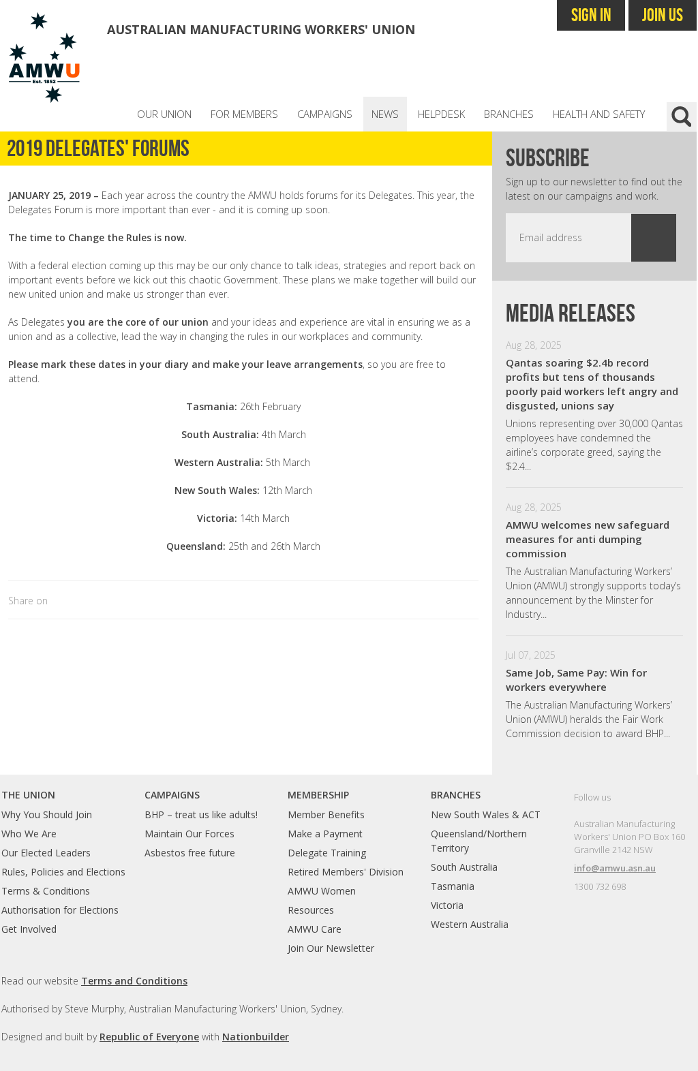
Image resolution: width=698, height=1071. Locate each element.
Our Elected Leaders (46, 852)
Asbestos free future (190, 852)
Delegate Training (327, 852)
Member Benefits (326, 814)
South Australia (464, 866)
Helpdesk (441, 114)
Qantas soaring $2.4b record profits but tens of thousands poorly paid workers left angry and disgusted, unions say (592, 384)
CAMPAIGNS (172, 794)
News (385, 114)
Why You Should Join (46, 814)
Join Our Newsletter (331, 948)
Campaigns (324, 114)
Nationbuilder (255, 1036)
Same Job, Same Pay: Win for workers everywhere (576, 680)
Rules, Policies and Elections (63, 871)
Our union (164, 114)
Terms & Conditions (45, 890)
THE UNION (28, 794)
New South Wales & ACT (486, 814)
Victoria (447, 905)
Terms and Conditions (134, 980)
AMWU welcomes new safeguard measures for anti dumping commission (587, 539)
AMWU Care (315, 928)
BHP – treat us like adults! (201, 814)
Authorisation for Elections (60, 909)
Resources (311, 909)
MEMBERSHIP (318, 794)
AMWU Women (322, 890)
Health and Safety (599, 114)
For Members (244, 114)
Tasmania (452, 886)
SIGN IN (591, 15)
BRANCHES (456, 794)
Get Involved (29, 928)
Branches (509, 114)
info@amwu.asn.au (615, 868)
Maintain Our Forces (189, 833)
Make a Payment (325, 833)
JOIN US (662, 15)
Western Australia (470, 924)
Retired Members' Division (346, 871)
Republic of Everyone (149, 1036)
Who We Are (29, 833)
